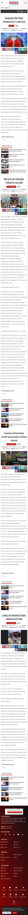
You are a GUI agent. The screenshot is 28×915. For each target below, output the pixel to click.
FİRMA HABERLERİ (19, 868)
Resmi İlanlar (23, 897)
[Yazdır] (16, 52)
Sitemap (14, 904)
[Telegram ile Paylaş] (6, 49)
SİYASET (3, 876)
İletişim (3, 860)
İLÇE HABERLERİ (18, 870)
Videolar (10, 890)
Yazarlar (4, 890)
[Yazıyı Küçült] (22, 52)
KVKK (3, 854)
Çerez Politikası (18, 854)
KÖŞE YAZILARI (5, 873)
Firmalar (10, 897)
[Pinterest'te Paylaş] (3, 49)
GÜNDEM (4, 870)
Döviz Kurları (17, 847)
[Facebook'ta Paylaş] (13, 49)
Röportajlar (23, 890)
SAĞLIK (16, 873)
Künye (16, 857)
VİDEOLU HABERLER (6, 879)
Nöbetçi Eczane (5, 842)
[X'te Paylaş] (16, 49)
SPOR (16, 876)
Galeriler (16, 890)
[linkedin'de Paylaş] (19, 49)
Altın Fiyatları (4, 847)
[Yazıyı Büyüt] (25, 52)
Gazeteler (17, 842)
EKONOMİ (4, 868)
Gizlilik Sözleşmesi (6, 857)
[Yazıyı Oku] (19, 52)
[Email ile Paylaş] (25, 49)
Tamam (14, 913)
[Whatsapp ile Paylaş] (22, 49)
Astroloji (16, 844)
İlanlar (16, 897)
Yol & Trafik (4, 844)
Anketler (4, 897)
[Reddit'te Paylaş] (10, 49)
